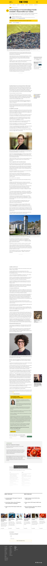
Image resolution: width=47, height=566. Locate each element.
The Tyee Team (6, 550)
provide (18, 360)
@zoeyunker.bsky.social (22, 18)
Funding (6, 552)
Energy (13, 7)
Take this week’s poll (21, 540)
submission (18, 119)
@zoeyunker (13, 18)
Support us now (13, 431)
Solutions (22, 4)
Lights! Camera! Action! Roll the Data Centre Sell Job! (32, 499)
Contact (6, 551)
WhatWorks (11, 555)
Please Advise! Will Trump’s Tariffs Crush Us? (13, 507)
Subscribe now (29, 436)
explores (10, 456)
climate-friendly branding (18, 153)
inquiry (25, 101)
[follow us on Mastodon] (13, 22)
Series (10, 554)
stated (26, 238)
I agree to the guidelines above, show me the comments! (20, 466)
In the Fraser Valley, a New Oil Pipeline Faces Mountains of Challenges (13, 503)
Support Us (31, 4)
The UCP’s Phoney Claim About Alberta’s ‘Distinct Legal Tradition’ (33, 507)
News (10, 4)
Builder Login (15, 548)
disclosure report (20, 319)
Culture (18, 4)
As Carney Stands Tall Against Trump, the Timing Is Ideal (14, 499)
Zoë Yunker (13, 16)
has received (18, 373)
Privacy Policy (6, 556)
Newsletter (6, 548)
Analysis (14, 4)
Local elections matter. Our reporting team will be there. (17, 397)
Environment (15, 7)
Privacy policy (10, 437)
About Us (6, 547)
